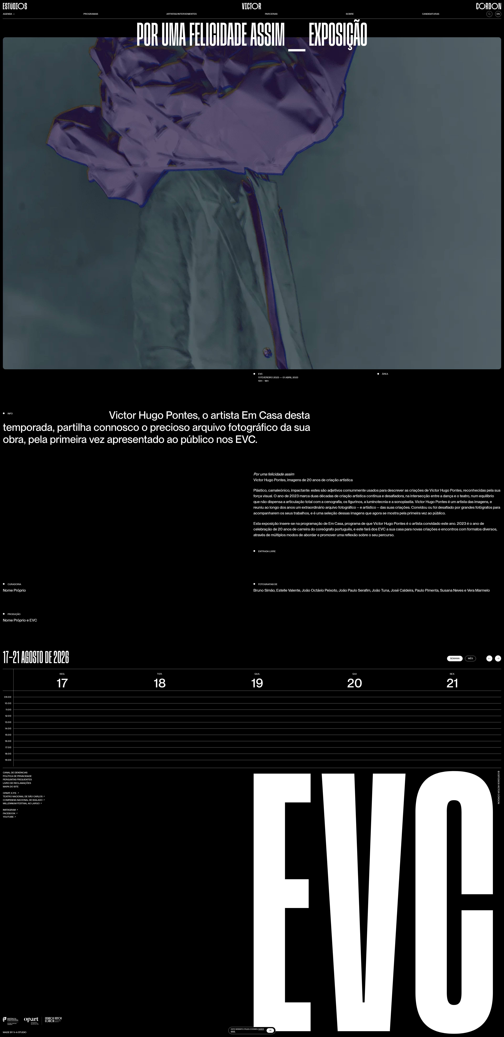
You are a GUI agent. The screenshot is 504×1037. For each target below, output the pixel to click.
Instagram (9, 809)
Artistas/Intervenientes (181, 13)
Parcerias (271, 13)
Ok (270, 1030)
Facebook (9, 813)
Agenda (7, 13)
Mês (470, 658)
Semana (455, 658)
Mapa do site (11, 786)
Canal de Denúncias (15, 772)
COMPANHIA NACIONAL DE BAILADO (23, 800)
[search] (489, 14)
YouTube (8, 816)
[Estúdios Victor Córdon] (252, 4)
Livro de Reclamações (17, 783)
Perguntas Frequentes (17, 779)
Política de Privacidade (17, 776)
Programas (90, 13)
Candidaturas (430, 13)
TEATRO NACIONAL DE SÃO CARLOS (23, 796)
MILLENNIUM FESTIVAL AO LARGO (21, 803)
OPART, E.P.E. (10, 793)
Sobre (350, 13)
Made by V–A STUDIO (14, 1032)
